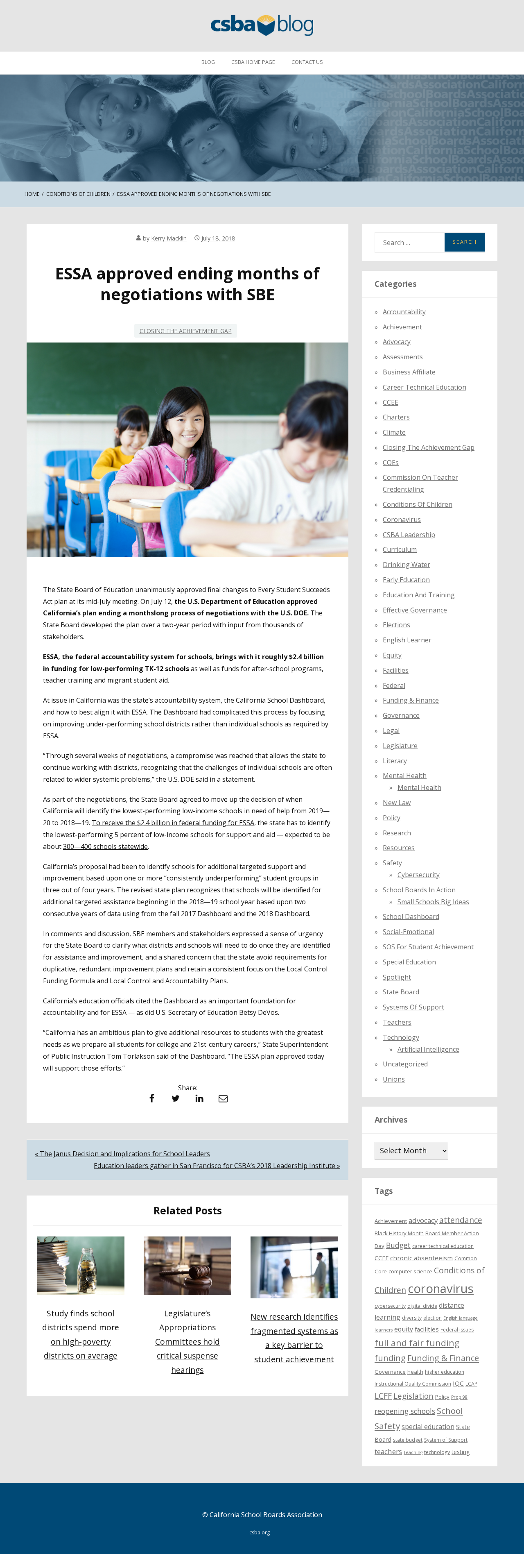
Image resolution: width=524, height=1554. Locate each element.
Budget (398, 1245)
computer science (410, 1271)
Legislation (413, 1396)
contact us (307, 62)
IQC (458, 1383)
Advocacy (397, 341)
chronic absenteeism (421, 1258)
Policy (391, 817)
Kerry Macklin (169, 238)
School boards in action (419, 889)
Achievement (402, 326)
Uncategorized (405, 1064)
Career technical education (424, 387)
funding (390, 1357)
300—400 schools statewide (105, 846)
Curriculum (400, 549)
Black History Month (399, 1233)
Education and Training (419, 594)
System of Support (446, 1439)
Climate (394, 432)
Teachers (397, 1022)
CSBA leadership (409, 534)
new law (397, 802)
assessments (403, 356)
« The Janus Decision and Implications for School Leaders (122, 1153)
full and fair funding (417, 1343)
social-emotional (408, 931)
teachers (388, 1451)
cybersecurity (419, 874)
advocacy (423, 1220)
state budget (407, 1439)
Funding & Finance (411, 700)
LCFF (383, 1396)
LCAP (471, 1383)
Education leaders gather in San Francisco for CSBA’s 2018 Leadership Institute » (217, 1165)
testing (461, 1452)
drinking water (406, 564)
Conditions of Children (417, 504)
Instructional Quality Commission (413, 1383)
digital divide (422, 1305)
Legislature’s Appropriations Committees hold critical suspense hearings (187, 1341)
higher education (444, 1371)
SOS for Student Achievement (428, 946)
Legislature (400, 745)
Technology (401, 1037)
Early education (406, 579)
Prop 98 (459, 1397)
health (415, 1371)
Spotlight (397, 977)
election (432, 1317)
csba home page (253, 62)
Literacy (395, 760)
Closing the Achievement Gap (186, 331)
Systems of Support (413, 1007)
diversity (412, 1317)
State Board (401, 991)
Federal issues (457, 1329)
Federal (394, 685)
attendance (460, 1220)
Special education (409, 961)
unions (394, 1079)
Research (397, 832)
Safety (392, 862)
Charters (396, 417)
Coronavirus (402, 519)
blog (208, 62)
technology (437, 1452)
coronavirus (441, 1288)
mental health (405, 775)
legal (391, 730)
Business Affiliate (409, 372)
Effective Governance (415, 610)
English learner (407, 639)
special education (428, 1426)
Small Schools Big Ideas (433, 901)
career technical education (443, 1246)
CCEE (390, 402)
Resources (399, 847)
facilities (396, 670)
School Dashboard (411, 916)
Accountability (404, 311)
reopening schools (405, 1411)
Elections (396, 624)
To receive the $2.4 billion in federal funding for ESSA (173, 822)
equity (392, 655)
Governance (401, 715)
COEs (391, 462)
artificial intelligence (428, 1049)
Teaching (413, 1452)
